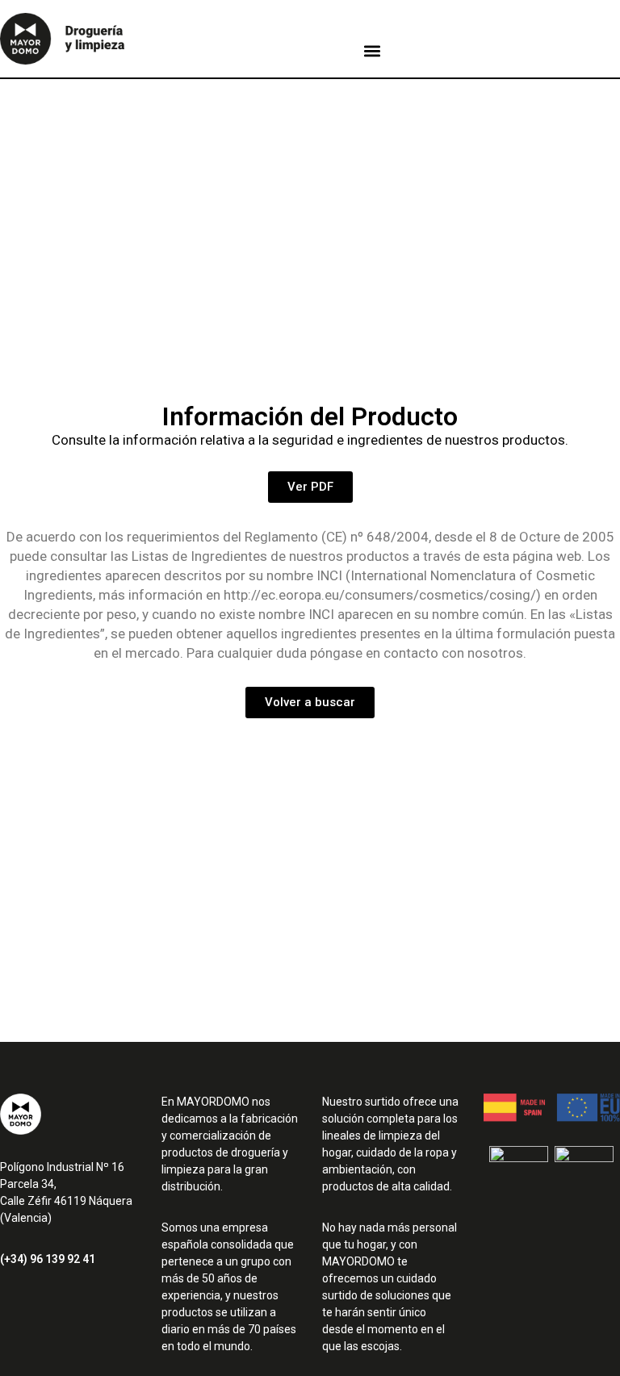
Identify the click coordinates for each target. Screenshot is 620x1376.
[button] (371, 51)
